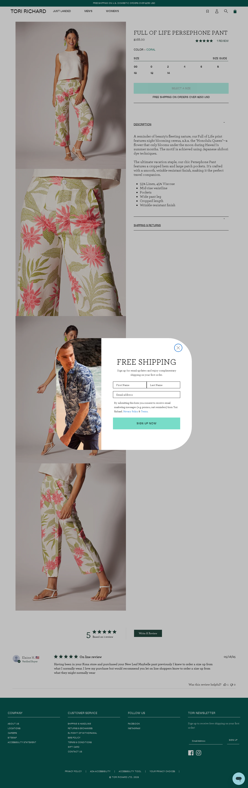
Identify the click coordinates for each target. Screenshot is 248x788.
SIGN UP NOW (147, 423)
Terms (144, 411)
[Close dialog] (178, 348)
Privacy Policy (130, 411)
